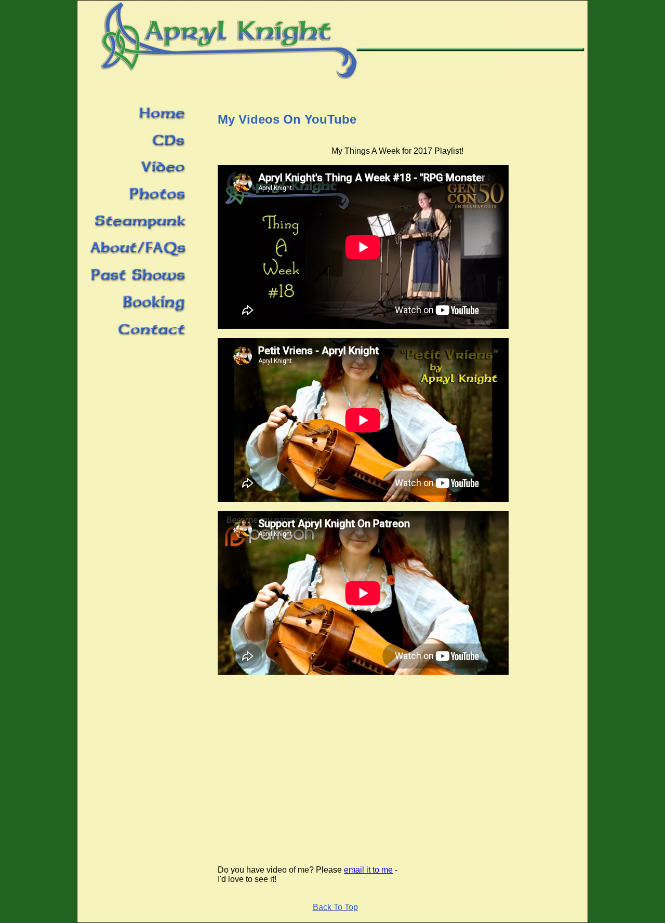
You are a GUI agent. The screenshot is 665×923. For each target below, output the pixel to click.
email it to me (368, 869)
